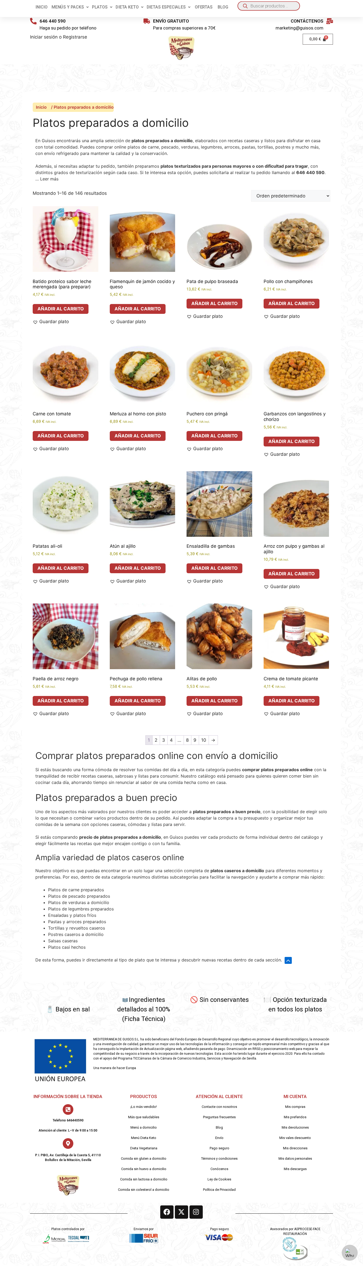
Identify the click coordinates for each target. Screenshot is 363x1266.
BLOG (223, 7)
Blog (219, 1127)
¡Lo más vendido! (143, 1107)
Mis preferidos (295, 1117)
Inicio (41, 107)
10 (203, 740)
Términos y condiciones (219, 1158)
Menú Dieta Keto (143, 1138)
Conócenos (219, 1169)
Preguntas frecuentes (219, 1117)
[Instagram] (196, 1212)
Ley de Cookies (219, 1179)
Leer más (49, 179)
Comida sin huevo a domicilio (143, 1169)
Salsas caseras (63, 940)
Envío (219, 1138)
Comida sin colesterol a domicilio (143, 1190)
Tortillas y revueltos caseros (76, 928)
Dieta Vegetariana (143, 1148)
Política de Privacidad (219, 1190)
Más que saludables (143, 1117)
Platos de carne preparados (76, 889)
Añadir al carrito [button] (60, 308)
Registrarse (75, 37)
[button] (70, 7)
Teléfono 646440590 (68, 1120)
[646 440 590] (33, 21)
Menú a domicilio (143, 1127)
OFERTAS (204, 7)
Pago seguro (219, 1148)
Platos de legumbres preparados (81, 908)
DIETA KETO (127, 7)
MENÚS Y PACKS (68, 7)
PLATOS (100, 7)
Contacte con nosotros (219, 1107)
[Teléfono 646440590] (68, 1109)
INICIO (41, 7)
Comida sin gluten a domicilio (143, 1158)
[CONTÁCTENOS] (329, 21)
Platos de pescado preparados (79, 896)
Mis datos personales (295, 1158)
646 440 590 (53, 21)
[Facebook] (167, 1212)
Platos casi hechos (67, 947)
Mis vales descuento (295, 1138)
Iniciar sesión (44, 37)
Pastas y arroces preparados (77, 921)
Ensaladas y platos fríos (72, 915)
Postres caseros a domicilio (76, 934)
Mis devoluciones (295, 1127)
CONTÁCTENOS (307, 21)
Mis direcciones (295, 1148)
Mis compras (295, 1107)
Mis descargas (295, 1169)
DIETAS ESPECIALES (166, 7)
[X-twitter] (181, 1212)
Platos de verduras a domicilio (78, 902)
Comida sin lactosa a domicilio (143, 1179)
